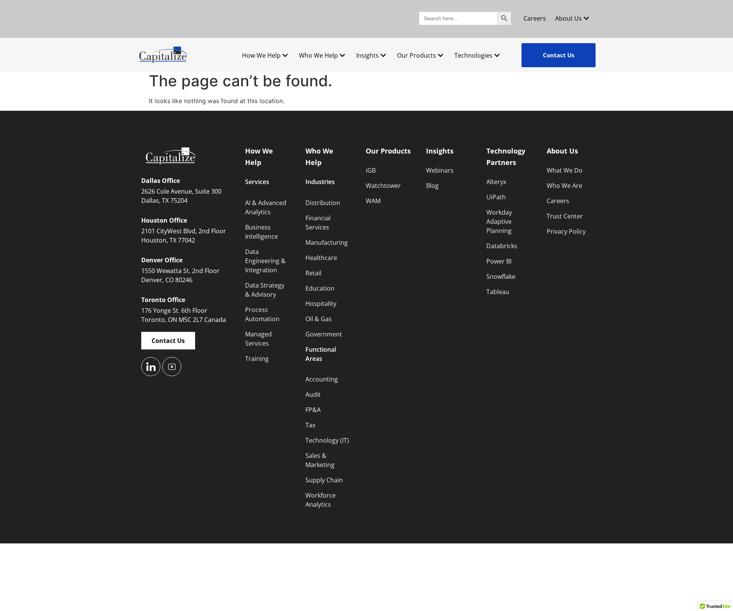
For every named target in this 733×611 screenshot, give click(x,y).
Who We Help (318, 55)
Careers (534, 18)
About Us (568, 18)
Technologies (473, 55)
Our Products (416, 55)
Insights (367, 55)
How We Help (261, 55)
